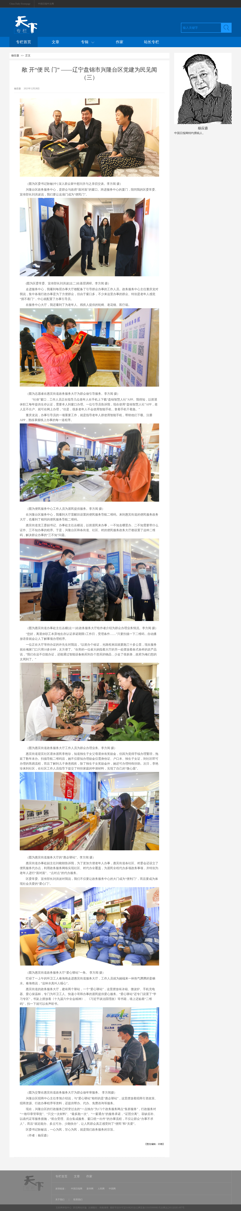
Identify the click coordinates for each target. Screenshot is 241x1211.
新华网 (90, 1188)
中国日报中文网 (46, 3)
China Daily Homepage (19, 3)
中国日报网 (76, 1188)
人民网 (101, 1188)
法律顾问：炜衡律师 (98, 1207)
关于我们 (60, 1199)
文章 (55, 42)
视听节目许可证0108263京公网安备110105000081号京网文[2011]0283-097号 (147, 1207)
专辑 (86, 42)
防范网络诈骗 (80, 1207)
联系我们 (77, 1199)
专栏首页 (23, 42)
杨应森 (15, 55)
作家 (119, 42)
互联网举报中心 (64, 1207)
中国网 (112, 1188)
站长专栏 (151, 42)
